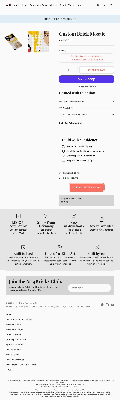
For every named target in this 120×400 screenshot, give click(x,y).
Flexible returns (70, 178)
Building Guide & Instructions (75, 114)
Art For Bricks (18, 303)
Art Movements (13, 349)
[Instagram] (107, 304)
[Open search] (98, 5)
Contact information (82, 306)
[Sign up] (107, 288)
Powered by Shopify (33, 303)
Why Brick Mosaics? (15, 359)
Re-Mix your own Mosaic (86, 187)
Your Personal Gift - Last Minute (21, 364)
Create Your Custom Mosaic (19, 319)
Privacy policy (25, 306)
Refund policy (11, 306)
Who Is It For (68, 108)
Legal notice (67, 306)
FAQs (8, 369)
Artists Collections (14, 334)
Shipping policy (54, 306)
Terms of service (39, 306)
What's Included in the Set (73, 101)
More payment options (87, 86)
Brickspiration (12, 354)
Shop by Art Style (14, 329)
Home (8, 314)
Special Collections (15, 344)
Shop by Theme (13, 324)
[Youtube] (112, 304)
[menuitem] (80, 5)
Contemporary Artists (16, 339)
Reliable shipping (71, 173)
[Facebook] (102, 304)
